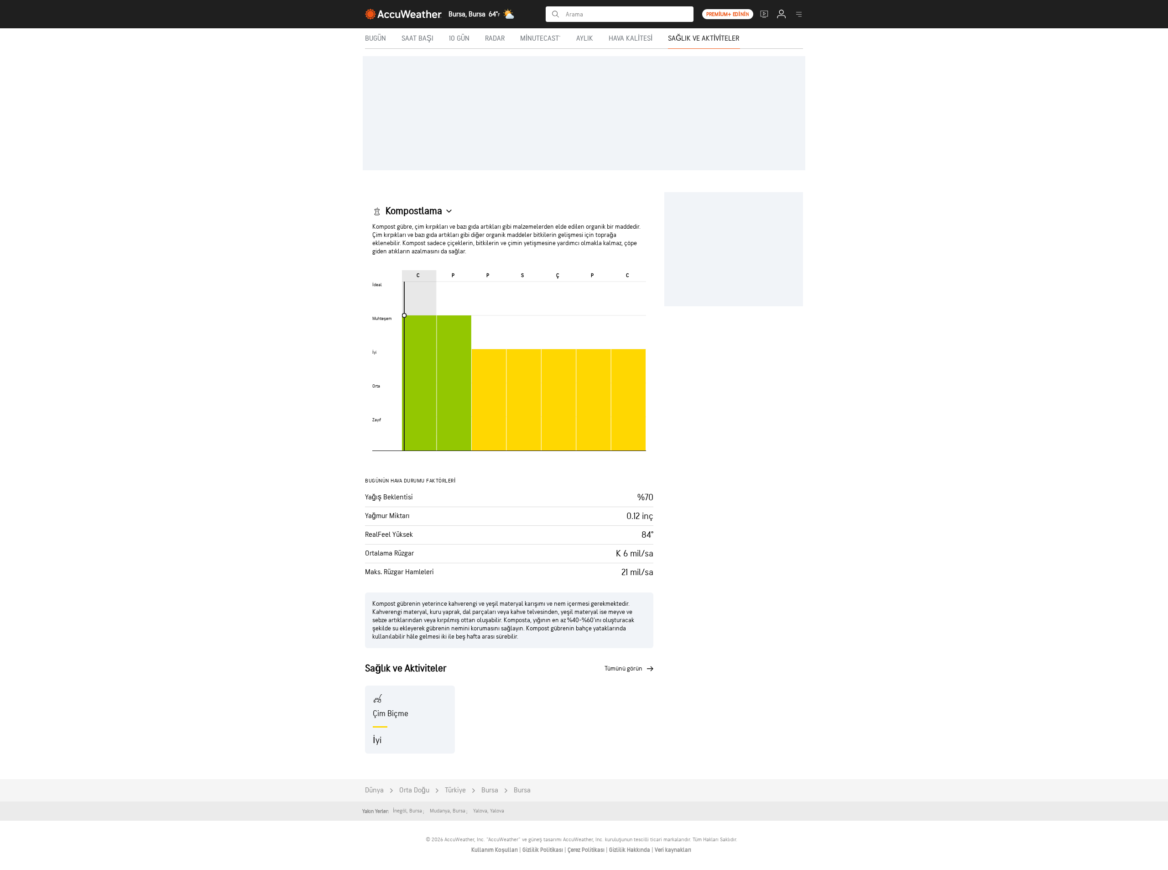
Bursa (489, 790)
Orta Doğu (414, 790)
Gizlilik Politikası (543, 850)
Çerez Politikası (587, 850)
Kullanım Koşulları (495, 850)
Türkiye (455, 790)
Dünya (374, 790)
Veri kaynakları (673, 850)
